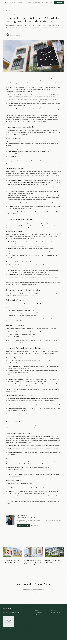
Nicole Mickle (9, 3)
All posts (9, 10)
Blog (51, 2)
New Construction (27, 2)
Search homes (34, 525)
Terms (57, 635)
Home (14, 2)
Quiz (47, 2)
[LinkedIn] (8, 629)
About (43, 2)
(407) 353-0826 (54, 610)
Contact (36, 621)
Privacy (53, 635)
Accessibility (62, 635)
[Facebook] (6, 629)
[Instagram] (4, 629)
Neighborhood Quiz (39, 618)
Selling (8, 14)
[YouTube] (10, 629)
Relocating (19, 2)
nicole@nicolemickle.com (55, 612)
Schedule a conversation (33, 593)
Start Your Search (59, 2)
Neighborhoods (36, 2)
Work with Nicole (23, 525)
